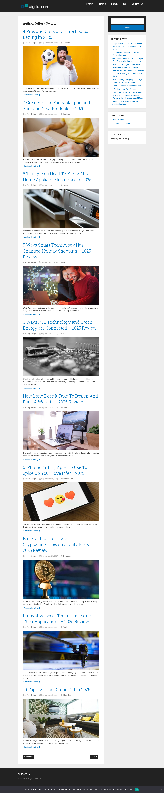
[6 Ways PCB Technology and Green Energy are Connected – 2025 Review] (61, 356)
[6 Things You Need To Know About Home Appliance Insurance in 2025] (61, 208)
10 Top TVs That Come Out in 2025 (56, 689)
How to (90, 4)
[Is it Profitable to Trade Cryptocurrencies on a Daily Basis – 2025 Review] (61, 579)
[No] (161, 790)
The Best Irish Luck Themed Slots (126, 86)
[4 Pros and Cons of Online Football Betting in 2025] (61, 65)
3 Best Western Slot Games (124, 89)
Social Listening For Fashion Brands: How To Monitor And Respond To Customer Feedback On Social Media (127, 95)
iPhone (66, 479)
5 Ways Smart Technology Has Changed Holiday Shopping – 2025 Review (57, 250)
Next (94, 757)
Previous (29, 757)
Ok (137, 789)
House (66, 185)
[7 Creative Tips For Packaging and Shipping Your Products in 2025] (61, 137)
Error (114, 4)
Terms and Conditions (121, 123)
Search (127, 27)
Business (67, 114)
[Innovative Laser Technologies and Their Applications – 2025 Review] (61, 650)
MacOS (102, 4)
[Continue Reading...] (31, 95)
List (71, 479)
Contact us (137, 4)
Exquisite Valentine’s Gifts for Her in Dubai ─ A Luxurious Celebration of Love (127, 46)
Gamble (66, 43)
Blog (65, 695)
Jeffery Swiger (30, 43)
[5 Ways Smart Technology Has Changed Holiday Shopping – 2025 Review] (61, 285)
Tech (65, 262)
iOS (124, 4)
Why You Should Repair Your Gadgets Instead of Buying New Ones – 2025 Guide (128, 73)
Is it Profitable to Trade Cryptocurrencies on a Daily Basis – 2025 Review (58, 544)
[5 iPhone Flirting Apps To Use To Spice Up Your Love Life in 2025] (61, 501)
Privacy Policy (118, 120)
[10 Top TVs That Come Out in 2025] (61, 718)
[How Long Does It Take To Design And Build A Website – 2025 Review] (61, 430)
